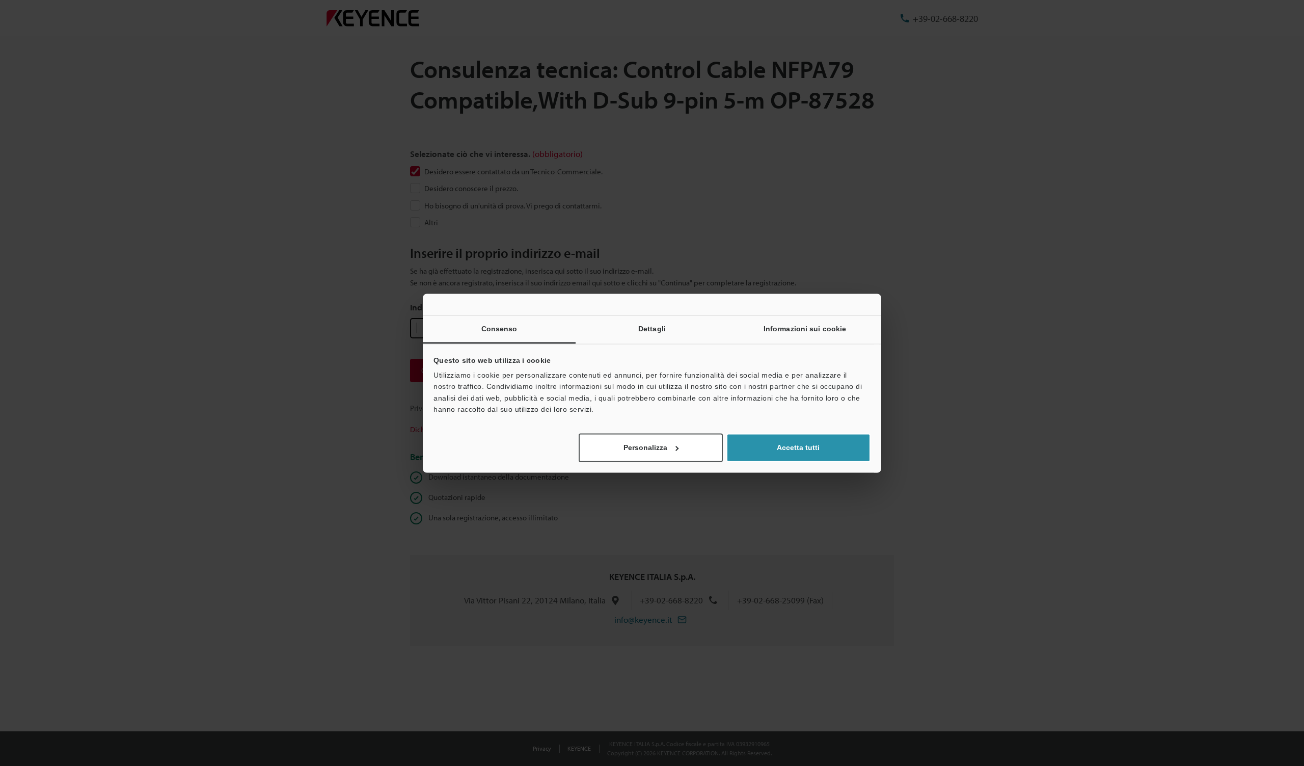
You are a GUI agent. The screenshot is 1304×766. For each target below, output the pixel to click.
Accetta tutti (798, 447)
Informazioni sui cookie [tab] (805, 329)
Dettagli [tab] (652, 329)
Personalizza (645, 447)
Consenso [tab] (499, 329)
